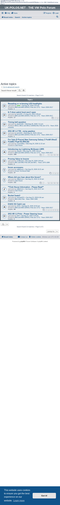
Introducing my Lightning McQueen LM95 (26, 149)
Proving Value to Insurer (18, 159)
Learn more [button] (19, 500)
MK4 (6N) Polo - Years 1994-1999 (26, 199)
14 (57, 155)
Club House (19, 145)
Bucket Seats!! (14, 195)
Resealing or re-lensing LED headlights (25, 104)
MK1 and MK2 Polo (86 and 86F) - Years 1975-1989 (32, 162)
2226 (18, 206)
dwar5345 (20, 124)
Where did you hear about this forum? (24, 177)
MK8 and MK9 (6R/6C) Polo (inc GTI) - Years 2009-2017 (34, 107)
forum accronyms (15, 167)
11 (48, 155)
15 (57, 183)
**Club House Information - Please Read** (26, 187)
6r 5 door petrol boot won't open (22, 112)
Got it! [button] (44, 496)
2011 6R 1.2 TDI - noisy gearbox (21, 131)
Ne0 (18, 216)
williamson (20, 169)
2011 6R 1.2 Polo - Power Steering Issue (25, 214)
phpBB (22, 241)
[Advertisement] (30, 51)
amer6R (19, 114)
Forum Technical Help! (22, 171)
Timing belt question (17, 122)
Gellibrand (20, 161)
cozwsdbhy (21, 143)
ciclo (18, 105)
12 (51, 155)
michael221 (20, 197)
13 (54, 155)
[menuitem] (7, 13)
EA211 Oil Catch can (16, 204)
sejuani (19, 151)
